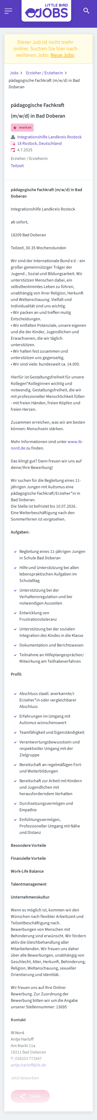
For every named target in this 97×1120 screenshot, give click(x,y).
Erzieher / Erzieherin (44, 73)
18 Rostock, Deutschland (39, 143)
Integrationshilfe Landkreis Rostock (49, 137)
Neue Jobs (62, 55)
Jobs (14, 73)
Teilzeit (17, 166)
